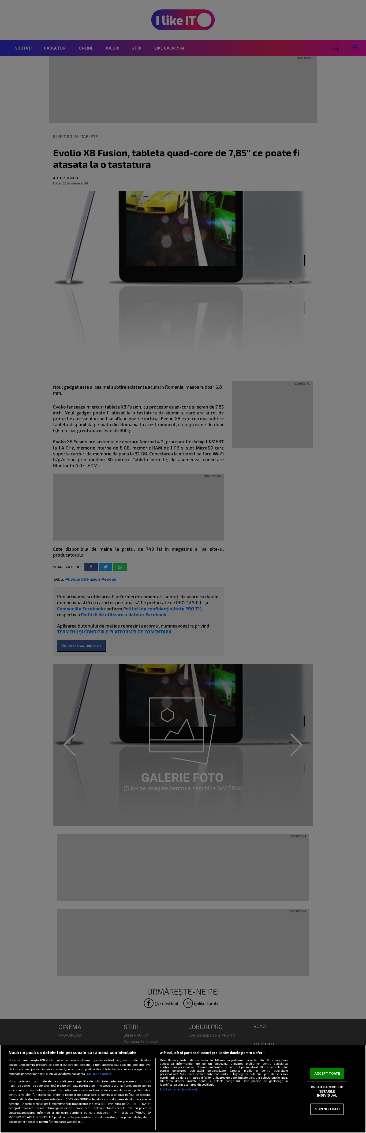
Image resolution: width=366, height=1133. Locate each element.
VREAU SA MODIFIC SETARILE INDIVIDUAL (327, 1091)
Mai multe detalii (99, 1074)
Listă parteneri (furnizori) (178, 1089)
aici (103, 1104)
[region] (183, 1089)
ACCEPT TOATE (327, 1073)
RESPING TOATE (327, 1109)
